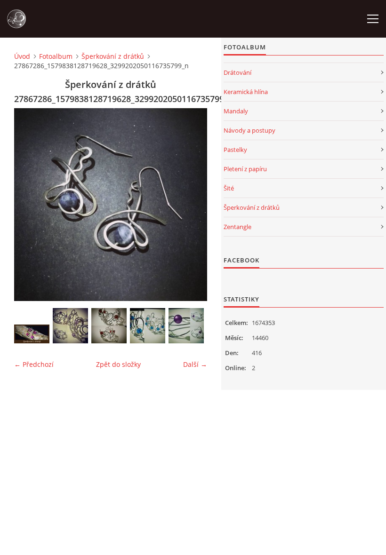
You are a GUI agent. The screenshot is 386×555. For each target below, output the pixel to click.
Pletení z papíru (245, 169)
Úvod (22, 56)
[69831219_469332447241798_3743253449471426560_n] (186, 325)
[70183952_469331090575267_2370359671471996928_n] (147, 325)
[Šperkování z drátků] (31, 334)
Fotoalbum (55, 56)
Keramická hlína (246, 91)
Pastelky (235, 149)
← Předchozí (34, 364)
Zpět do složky (118, 364)
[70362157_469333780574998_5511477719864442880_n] (70, 325)
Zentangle (237, 226)
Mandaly (236, 111)
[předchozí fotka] (29, 204)
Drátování (237, 72)
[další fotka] (191, 204)
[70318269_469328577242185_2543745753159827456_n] (109, 325)
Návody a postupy (249, 130)
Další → (195, 364)
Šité (229, 188)
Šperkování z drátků (112, 56)
